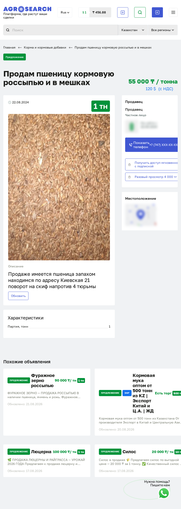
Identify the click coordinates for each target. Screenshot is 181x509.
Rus (63, 12)
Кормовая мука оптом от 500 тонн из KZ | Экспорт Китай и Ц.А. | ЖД (144, 393)
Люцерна (41, 451)
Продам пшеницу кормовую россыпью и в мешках (113, 47)
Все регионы (161, 30)
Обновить (18, 296)
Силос (129, 451)
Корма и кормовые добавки (44, 47)
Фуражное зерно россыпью (43, 380)
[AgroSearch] (27, 8)
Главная (9, 47)
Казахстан (129, 30)
